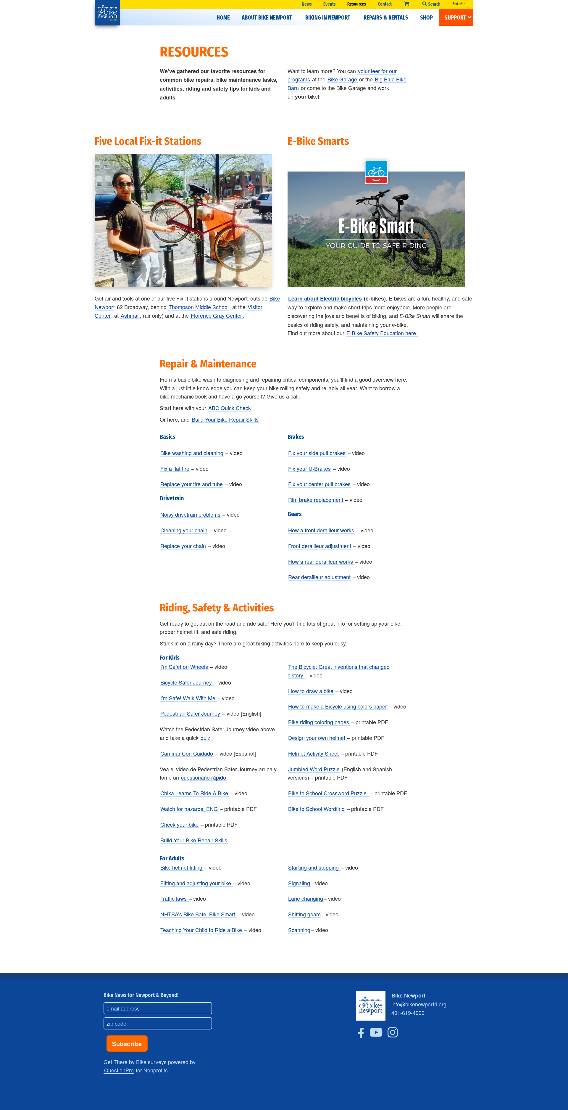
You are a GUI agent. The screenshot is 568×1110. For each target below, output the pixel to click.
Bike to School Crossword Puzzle (328, 793)
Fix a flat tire (174, 468)
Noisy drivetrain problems (190, 514)
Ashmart (131, 315)
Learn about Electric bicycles (325, 298)
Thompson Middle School (199, 307)
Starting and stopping (314, 867)
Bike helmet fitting (182, 867)
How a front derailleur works (321, 530)
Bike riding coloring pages (318, 722)
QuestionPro (119, 1070)
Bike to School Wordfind (316, 808)
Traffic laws (174, 898)
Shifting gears (304, 914)
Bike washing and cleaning (191, 453)
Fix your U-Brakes (309, 468)
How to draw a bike (310, 691)
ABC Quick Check (229, 408)
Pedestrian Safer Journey (190, 713)
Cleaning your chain (183, 530)
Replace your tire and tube (191, 484)
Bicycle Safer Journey (186, 682)
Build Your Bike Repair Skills (225, 419)
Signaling (299, 883)
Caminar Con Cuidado (186, 753)
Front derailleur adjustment (319, 546)
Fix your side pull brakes (317, 453)
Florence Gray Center (216, 315)
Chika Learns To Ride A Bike (194, 793)
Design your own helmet (317, 737)
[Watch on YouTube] (376, 1036)
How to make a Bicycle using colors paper (337, 706)
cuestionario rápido (203, 777)
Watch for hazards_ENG (189, 808)
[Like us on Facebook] (361, 1036)
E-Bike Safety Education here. (381, 333)
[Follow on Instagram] (393, 1036)
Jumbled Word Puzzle (314, 769)
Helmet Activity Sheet (313, 753)
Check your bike (179, 824)
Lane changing (305, 898)
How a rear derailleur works (320, 561)
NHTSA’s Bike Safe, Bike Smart (197, 914)
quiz (206, 737)
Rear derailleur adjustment (319, 577)
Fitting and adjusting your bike (196, 883)
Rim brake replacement (315, 499)
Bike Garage (342, 79)
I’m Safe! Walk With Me (188, 698)
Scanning (299, 930)
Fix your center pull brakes (319, 484)
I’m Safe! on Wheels (184, 666)
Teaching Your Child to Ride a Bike (201, 930)
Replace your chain (183, 546)
